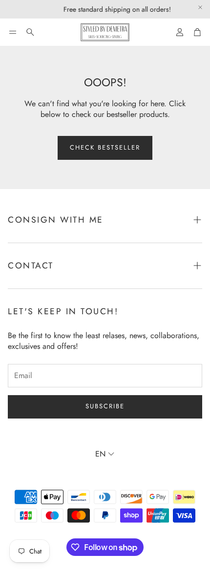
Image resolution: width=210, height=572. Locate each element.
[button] (13, 32)
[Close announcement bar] (200, 7)
